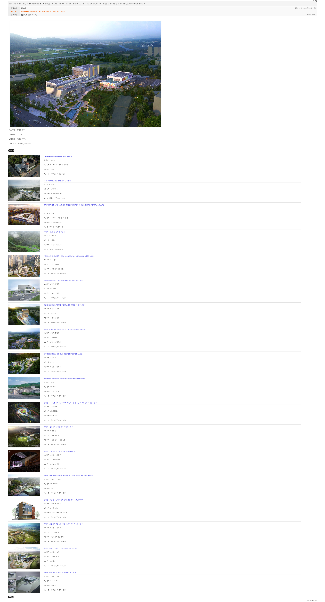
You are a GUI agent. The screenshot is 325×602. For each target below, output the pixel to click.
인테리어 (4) (132, 4)
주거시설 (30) (122, 4)
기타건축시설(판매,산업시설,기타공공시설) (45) (81, 4)
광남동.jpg (26, 15)
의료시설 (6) (103, 4)
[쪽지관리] (315, 1)
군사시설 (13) (112, 4)
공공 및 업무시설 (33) (20, 4)
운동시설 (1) (141, 4)
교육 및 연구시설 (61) (57, 4)
